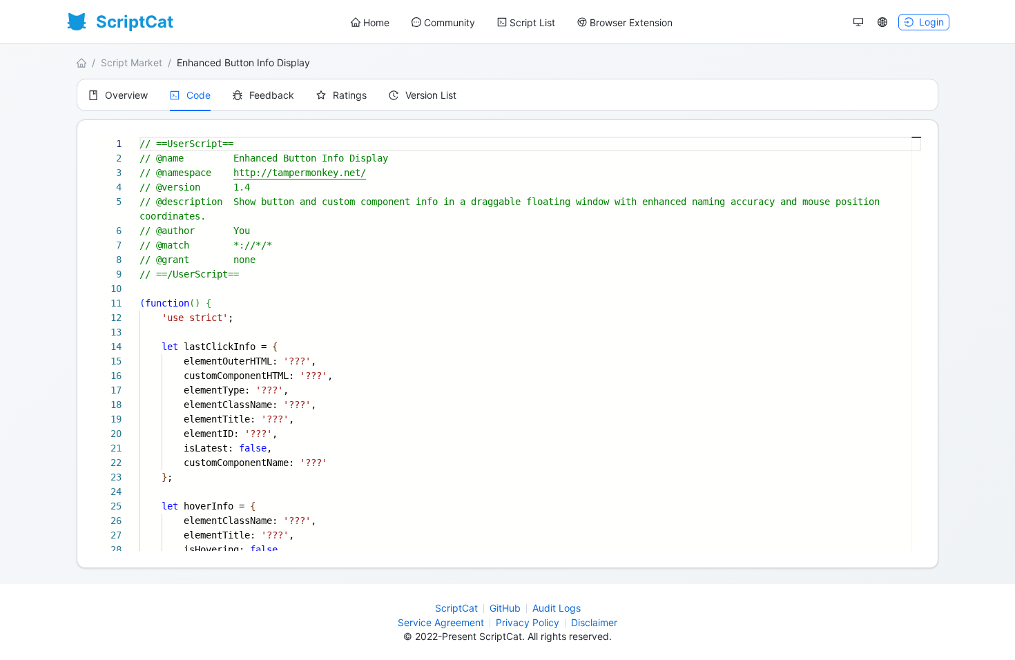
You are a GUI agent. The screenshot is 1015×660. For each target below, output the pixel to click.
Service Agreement (441, 622)
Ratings (350, 95)
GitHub (505, 608)
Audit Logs (556, 608)
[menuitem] (370, 23)
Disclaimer (594, 622)
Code (198, 95)
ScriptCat (456, 608)
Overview (126, 95)
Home (376, 22)
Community (449, 22)
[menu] (512, 22)
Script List (532, 22)
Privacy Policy (527, 622)
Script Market (131, 62)
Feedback (271, 95)
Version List (430, 95)
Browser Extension (631, 22)
